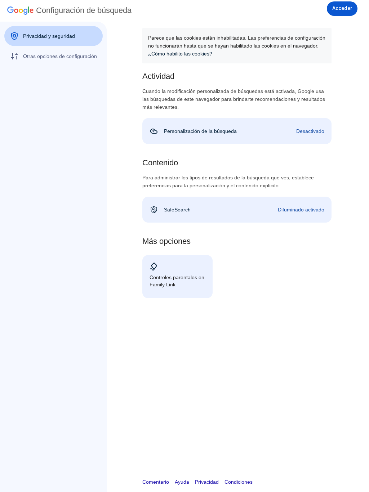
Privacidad (207, 482)
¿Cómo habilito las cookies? (180, 54)
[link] (237, 131)
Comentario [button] (155, 482)
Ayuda (182, 482)
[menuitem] (53, 36)
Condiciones (238, 482)
